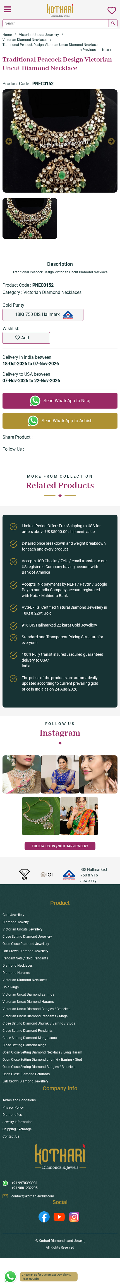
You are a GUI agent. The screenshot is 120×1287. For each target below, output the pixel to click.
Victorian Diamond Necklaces (25, 40)
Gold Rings (11, 987)
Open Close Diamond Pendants (26, 1074)
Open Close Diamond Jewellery (26, 944)
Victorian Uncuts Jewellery (39, 35)
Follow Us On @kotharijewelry (60, 846)
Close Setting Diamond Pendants (27, 1031)
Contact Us (11, 1136)
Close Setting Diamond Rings (24, 1045)
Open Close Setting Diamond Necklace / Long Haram (42, 1052)
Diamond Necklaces (18, 965)
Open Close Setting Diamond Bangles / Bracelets (39, 1067)
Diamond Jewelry (16, 922)
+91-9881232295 (24, 1188)
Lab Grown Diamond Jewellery (25, 951)
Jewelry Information (18, 1122)
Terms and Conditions (19, 1100)
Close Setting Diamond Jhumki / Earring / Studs (39, 1023)
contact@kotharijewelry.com (32, 1196)
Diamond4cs (12, 1115)
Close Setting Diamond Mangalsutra (30, 1038)
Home (7, 35)
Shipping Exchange (17, 1129)
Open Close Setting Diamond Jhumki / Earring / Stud (42, 1060)
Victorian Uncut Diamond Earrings (28, 994)
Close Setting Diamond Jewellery (27, 937)
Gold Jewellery (13, 915)
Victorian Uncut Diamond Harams (28, 1002)
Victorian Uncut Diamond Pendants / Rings (35, 1016)
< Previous (88, 50)
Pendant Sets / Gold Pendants (25, 958)
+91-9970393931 (24, 1183)
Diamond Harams (16, 973)
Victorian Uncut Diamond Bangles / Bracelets (36, 1009)
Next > (107, 50)
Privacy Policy (13, 1107)
